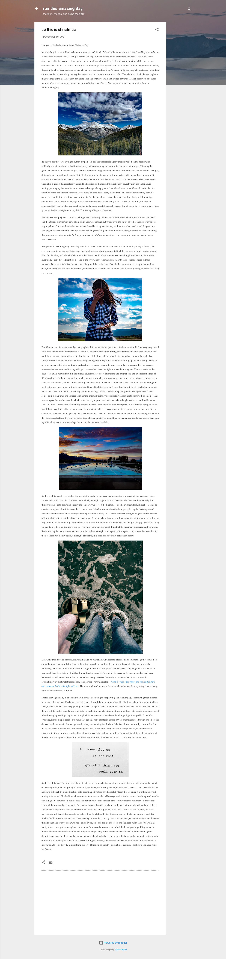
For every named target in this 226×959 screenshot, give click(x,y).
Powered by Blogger (115, 942)
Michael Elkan (121, 950)
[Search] (189, 9)
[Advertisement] (180, 75)
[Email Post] (51, 864)
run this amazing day (63, 8)
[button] (157, 30)
